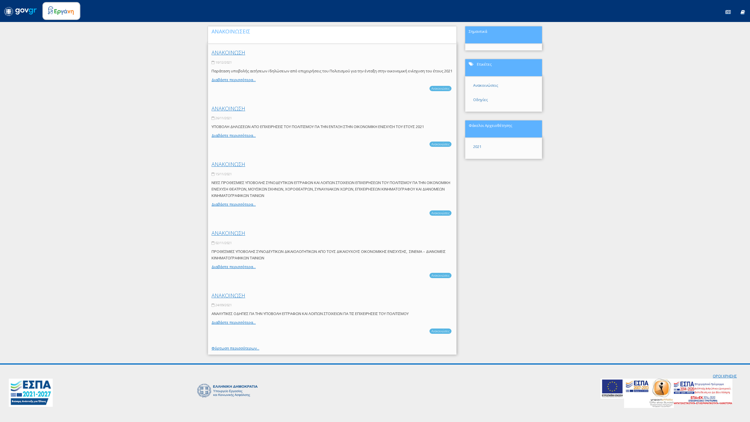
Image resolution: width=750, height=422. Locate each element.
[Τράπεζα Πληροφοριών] (742, 11)
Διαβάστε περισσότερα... (234, 79)
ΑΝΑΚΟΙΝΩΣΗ (228, 52)
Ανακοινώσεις (440, 88)
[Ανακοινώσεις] (728, 11)
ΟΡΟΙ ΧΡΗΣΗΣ (725, 376)
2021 (477, 146)
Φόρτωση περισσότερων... (235, 348)
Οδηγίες (480, 99)
